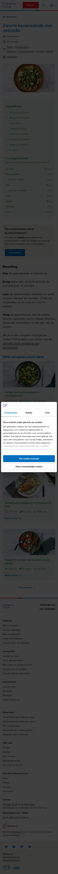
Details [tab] (29, 413)
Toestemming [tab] (10, 413)
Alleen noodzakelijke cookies (29, 466)
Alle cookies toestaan (29, 458)
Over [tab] (47, 413)
